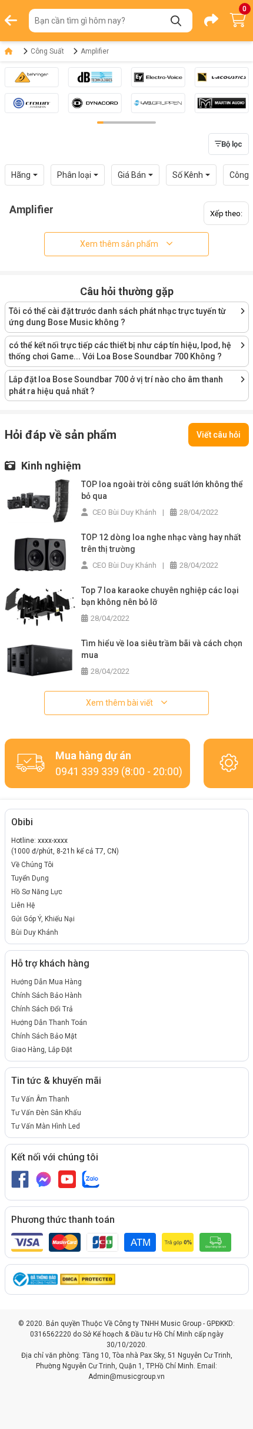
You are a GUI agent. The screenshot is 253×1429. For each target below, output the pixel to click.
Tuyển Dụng (30, 878)
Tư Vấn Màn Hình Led (45, 1126)
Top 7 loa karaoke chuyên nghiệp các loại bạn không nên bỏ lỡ (160, 596)
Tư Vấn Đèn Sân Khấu (46, 1113)
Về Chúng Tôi (32, 865)
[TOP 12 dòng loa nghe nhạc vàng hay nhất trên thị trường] (40, 553)
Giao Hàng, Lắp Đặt (41, 1050)
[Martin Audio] (222, 103)
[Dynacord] (95, 103)
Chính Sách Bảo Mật (44, 1036)
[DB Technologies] (95, 77)
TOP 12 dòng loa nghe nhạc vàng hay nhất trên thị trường (161, 543)
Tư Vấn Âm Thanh (40, 1099)
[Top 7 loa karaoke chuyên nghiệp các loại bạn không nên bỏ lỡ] (40, 606)
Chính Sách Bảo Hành (46, 995)
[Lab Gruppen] (158, 103)
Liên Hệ (23, 905)
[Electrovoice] (158, 77)
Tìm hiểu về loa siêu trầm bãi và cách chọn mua (161, 649)
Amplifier (95, 51)
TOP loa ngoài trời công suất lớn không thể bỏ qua (162, 490)
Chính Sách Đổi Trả (42, 1009)
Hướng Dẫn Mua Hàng (46, 982)
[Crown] (32, 103)
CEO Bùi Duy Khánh (124, 512)
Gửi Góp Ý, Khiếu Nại (43, 919)
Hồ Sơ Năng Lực (36, 892)
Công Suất (47, 51)
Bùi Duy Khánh (34, 932)
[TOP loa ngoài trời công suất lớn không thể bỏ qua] (40, 500)
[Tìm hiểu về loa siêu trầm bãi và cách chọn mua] (40, 659)
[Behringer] (32, 77)
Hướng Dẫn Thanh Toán (49, 1022)
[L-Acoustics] (222, 77)
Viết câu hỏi (219, 434)
